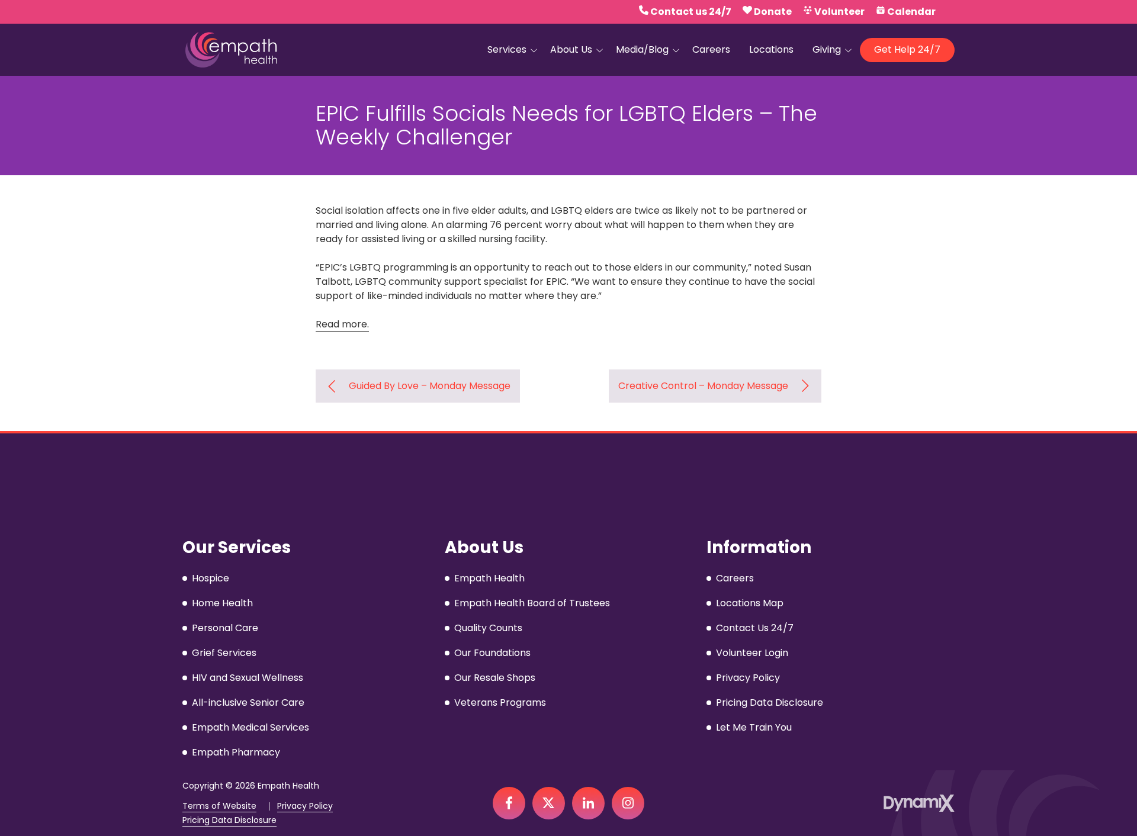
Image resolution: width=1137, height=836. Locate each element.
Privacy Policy (305, 806)
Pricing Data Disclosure (229, 820)
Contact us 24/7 (690, 11)
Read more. (342, 324)
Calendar (911, 11)
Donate (773, 11)
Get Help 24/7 (907, 49)
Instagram (628, 803)
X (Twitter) (548, 803)
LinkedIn (588, 803)
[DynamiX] (919, 803)
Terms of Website (219, 806)
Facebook (509, 803)
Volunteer (839, 11)
